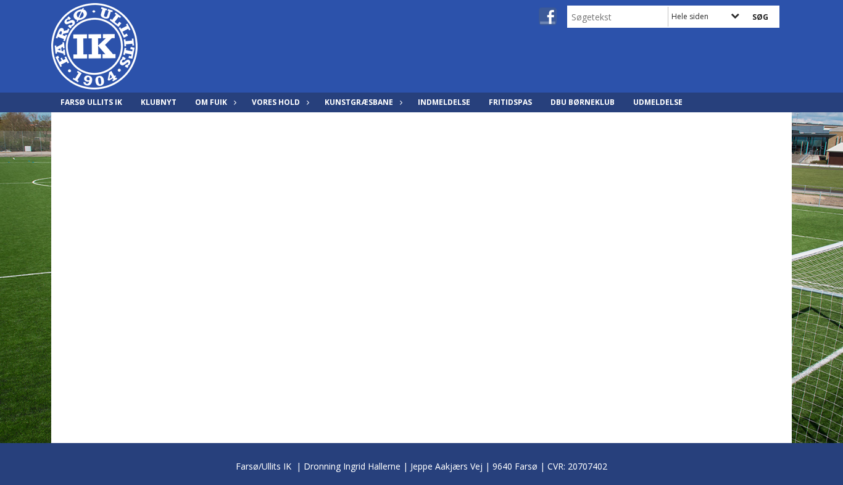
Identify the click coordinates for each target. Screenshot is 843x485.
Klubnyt (158, 102)
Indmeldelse (444, 102)
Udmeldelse (658, 102)
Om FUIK (211, 102)
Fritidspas (510, 102)
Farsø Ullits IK (91, 102)
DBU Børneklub (582, 102)
